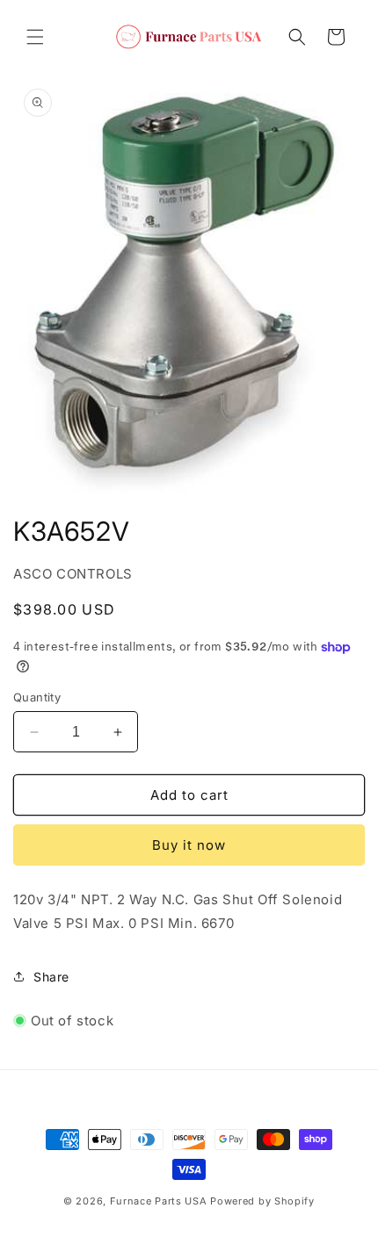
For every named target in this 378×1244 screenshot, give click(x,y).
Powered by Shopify (262, 1201)
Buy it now (189, 845)
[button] (35, 37)
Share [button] (51, 976)
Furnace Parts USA (158, 1201)
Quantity (37, 697)
